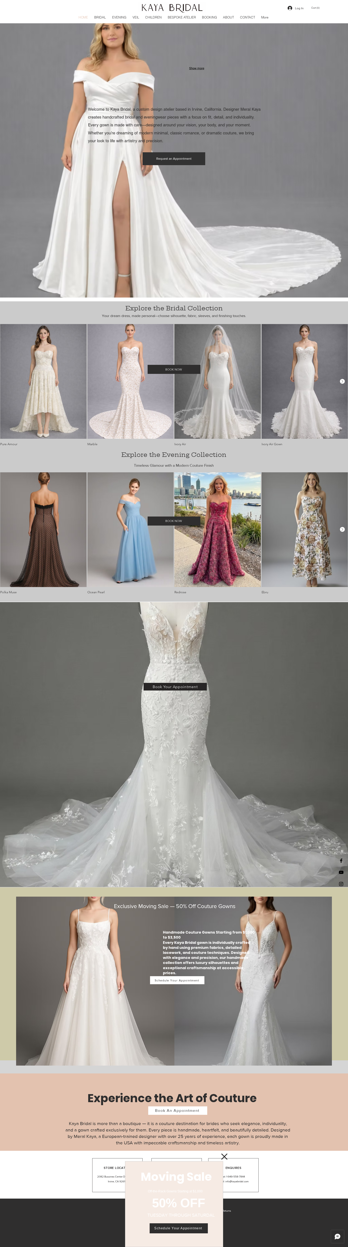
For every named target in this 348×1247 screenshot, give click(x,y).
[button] (224, 1157)
